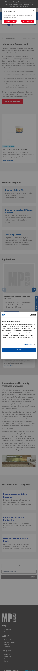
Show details (28, 344)
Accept (19, 349)
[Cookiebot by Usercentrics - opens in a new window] (28, 315)
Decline (19, 355)
